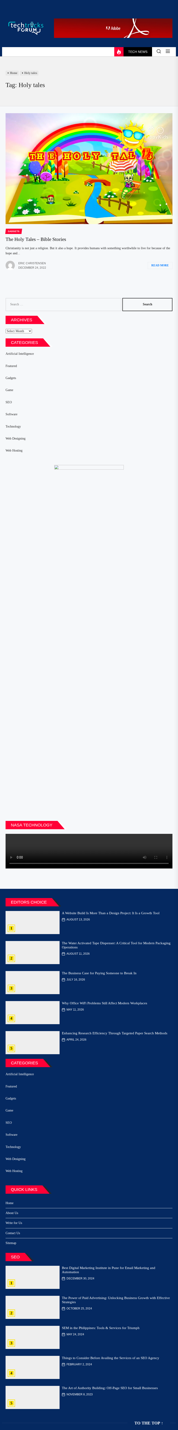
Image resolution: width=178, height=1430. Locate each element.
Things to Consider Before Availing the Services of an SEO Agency (110, 1358)
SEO (9, 402)
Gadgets (11, 378)
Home (9, 1203)
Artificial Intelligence (20, 353)
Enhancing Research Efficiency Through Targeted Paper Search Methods (114, 1033)
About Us (12, 1213)
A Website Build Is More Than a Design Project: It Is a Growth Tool (110, 913)
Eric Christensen (32, 263)
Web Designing (15, 438)
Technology (13, 426)
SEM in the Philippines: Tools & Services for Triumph (101, 1328)
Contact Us (13, 1233)
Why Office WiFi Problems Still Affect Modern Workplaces (104, 1003)
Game (9, 390)
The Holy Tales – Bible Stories (36, 239)
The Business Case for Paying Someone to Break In (99, 973)
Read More (160, 265)
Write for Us (14, 1223)
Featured (11, 366)
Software (11, 414)
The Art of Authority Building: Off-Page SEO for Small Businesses (110, 1388)
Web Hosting (14, 450)
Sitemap (11, 1243)
